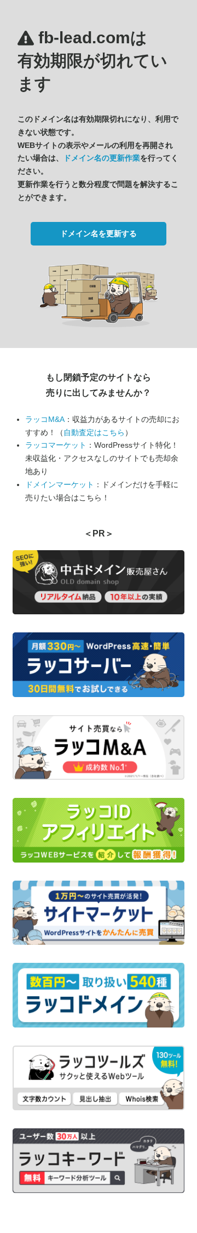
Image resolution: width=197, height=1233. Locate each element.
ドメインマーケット (59, 484)
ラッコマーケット (55, 445)
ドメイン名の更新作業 (101, 157)
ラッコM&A (45, 419)
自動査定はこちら (94, 432)
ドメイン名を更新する (98, 233)
